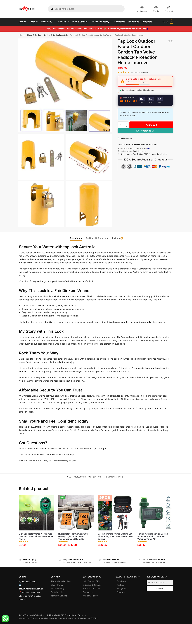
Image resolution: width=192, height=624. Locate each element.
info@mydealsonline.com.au (31, 589)
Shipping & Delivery (92, 585)
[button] (167, 22)
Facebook (121, 581)
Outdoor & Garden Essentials (56, 35)
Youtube (120, 585)
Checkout (169, 11)
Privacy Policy (57, 588)
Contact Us (88, 592)
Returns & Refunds (91, 588)
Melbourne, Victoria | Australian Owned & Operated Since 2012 (59, 618)
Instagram (121, 588)
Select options (76, 551)
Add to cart (151, 125)
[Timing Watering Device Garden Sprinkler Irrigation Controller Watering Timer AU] (155, 512)
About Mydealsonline (61, 581)
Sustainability (57, 592)
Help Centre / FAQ (91, 581)
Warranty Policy (90, 595)
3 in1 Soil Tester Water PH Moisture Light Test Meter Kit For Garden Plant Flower (36, 536)
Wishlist (156, 11)
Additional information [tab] (97, 238)
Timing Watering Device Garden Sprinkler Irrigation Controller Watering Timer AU (152, 536)
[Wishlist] (50, 499)
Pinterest (121, 592)
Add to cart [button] (37, 551)
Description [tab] (76, 238)
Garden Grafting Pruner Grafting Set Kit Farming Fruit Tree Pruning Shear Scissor (115, 536)
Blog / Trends (57, 585)
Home (22, 35)
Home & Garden (34, 35)
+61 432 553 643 (29, 582)
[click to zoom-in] (65, 85)
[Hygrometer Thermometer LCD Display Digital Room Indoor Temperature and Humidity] (169, 41)
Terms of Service (59, 595)
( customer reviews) (139, 72)
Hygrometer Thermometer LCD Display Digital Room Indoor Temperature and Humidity (73, 536)
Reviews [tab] (117, 238)
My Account (142, 11)
